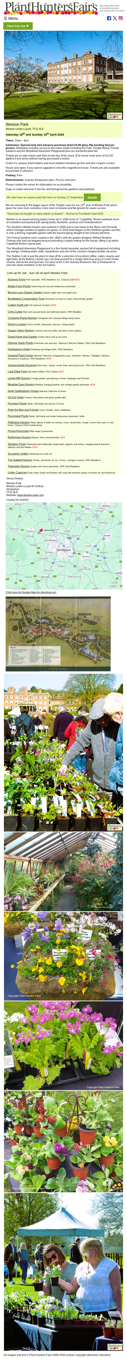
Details (92, 197)
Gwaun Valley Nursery (21, 330)
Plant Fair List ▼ (18, 26)
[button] (18, 26)
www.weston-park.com (30, 495)
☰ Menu (11, 18)
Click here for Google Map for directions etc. (31, 592)
